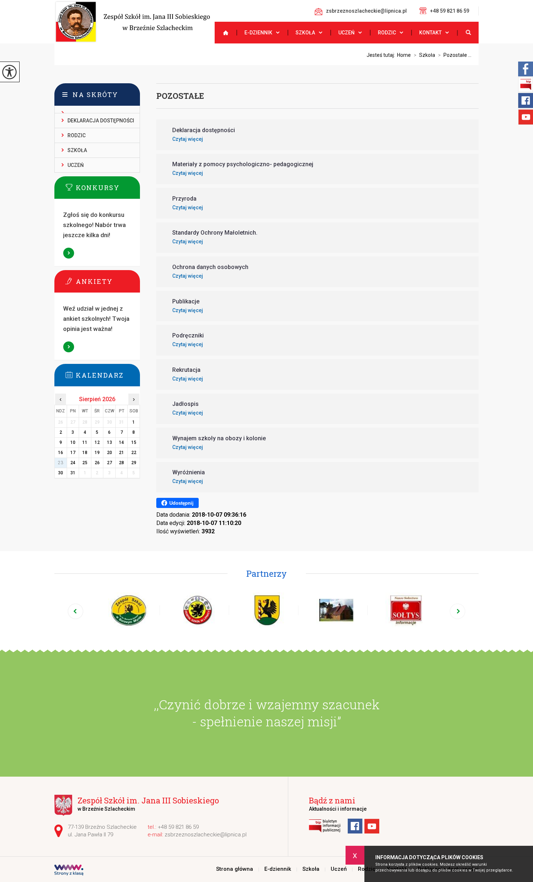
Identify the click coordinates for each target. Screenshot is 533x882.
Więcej (69, 253)
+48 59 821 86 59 (449, 11)
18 (84, 452)
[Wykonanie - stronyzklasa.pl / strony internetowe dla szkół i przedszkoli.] (68, 871)
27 (109, 462)
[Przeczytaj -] (97, 109)
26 (97, 462)
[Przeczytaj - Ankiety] (108, 281)
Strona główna (223, 32)
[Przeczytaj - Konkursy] (108, 187)
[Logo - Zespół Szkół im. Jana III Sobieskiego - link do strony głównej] (132, 21)
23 (60, 462)
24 (72, 462)
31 (72, 472)
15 (133, 442)
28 (121, 462)
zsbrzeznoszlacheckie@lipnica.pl (366, 11)
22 (133, 452)
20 (109, 452)
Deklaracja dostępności (100, 120)
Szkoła (305, 32)
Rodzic (387, 32)
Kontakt (430, 32)
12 (97, 442)
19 (97, 452)
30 (60, 472)
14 (121, 442)
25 (84, 462)
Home (404, 55)
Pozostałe (180, 96)
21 (121, 452)
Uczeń (346, 32)
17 (72, 452)
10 (72, 442)
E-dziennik (258, 32)
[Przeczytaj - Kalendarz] (108, 374)
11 (84, 442)
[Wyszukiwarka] (468, 32)
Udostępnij (181, 503)
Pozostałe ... (454, 55)
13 (109, 442)
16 (60, 452)
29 (133, 462)
